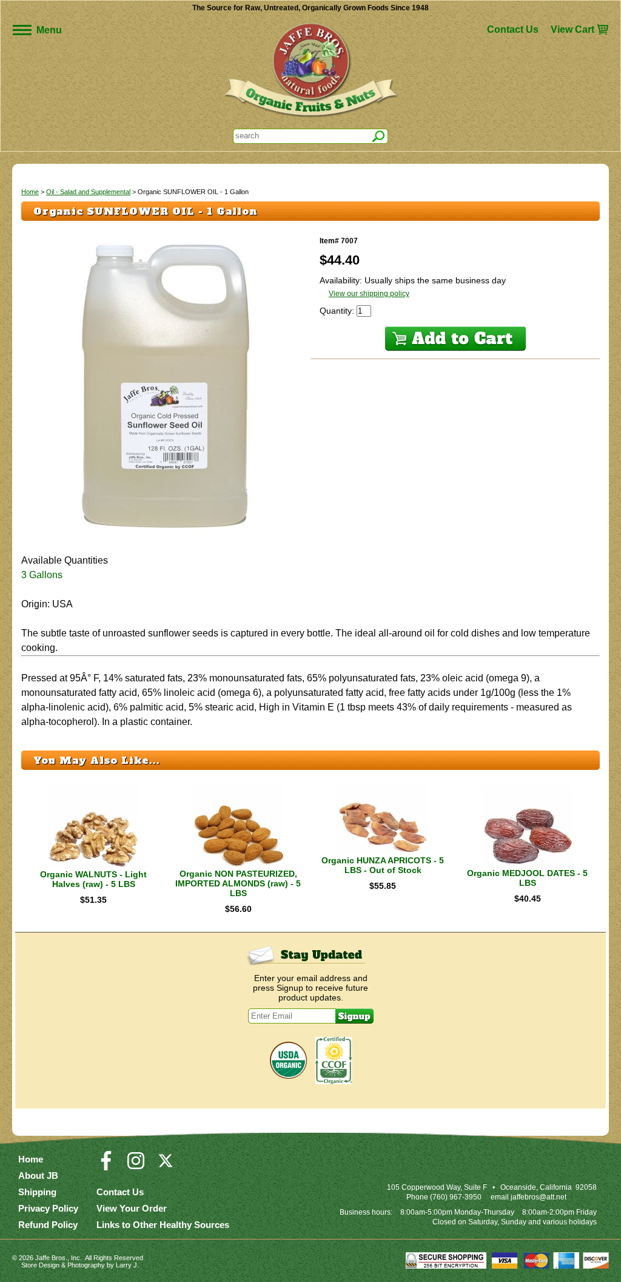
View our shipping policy (369, 293)
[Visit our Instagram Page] (136, 1166)
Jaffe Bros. (51, 1257)
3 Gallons (41, 575)
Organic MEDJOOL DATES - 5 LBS (527, 878)
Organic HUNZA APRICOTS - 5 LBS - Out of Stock (382, 865)
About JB (38, 1175)
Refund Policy (48, 1225)
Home (30, 191)
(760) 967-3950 (456, 1197)
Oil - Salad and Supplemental (88, 191)
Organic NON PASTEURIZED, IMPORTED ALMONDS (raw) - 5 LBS (238, 883)
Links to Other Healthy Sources (162, 1225)
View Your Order (131, 1208)
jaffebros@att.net (538, 1197)
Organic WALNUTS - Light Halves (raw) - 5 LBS (93, 879)
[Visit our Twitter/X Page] (165, 1166)
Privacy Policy (48, 1208)
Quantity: (338, 310)
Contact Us (513, 29)
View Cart (572, 29)
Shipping (37, 1192)
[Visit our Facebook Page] (106, 1166)
